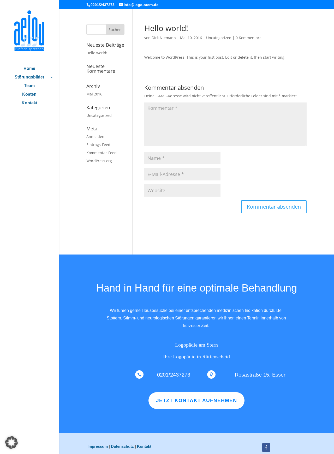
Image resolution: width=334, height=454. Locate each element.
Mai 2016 (94, 94)
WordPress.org (99, 160)
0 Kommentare (248, 37)
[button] (11, 442)
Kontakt (29, 103)
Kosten (29, 94)
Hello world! (96, 52)
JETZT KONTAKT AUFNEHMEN (196, 400)
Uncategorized (218, 37)
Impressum (97, 446)
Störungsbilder (29, 77)
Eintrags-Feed (98, 144)
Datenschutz (122, 446)
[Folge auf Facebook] (266, 447)
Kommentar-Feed (101, 152)
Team (29, 86)
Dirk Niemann (164, 37)
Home (29, 69)
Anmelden (95, 136)
